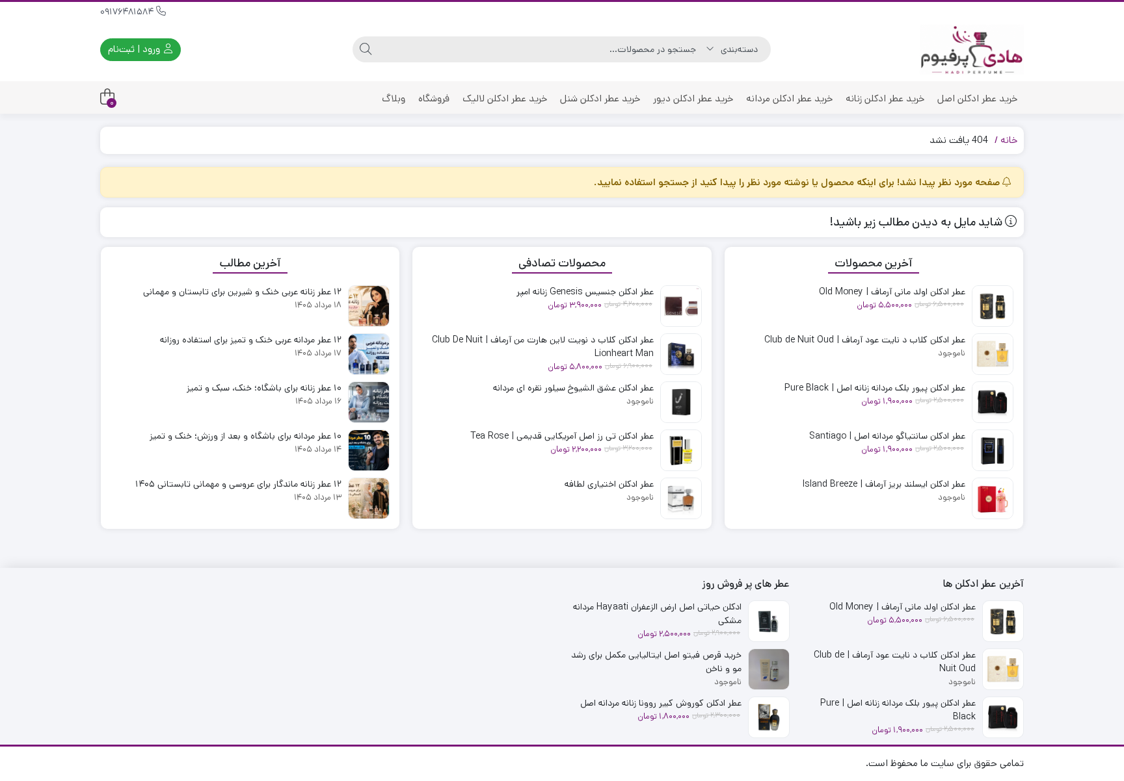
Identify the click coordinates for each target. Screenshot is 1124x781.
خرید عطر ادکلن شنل (600, 98)
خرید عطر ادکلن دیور (693, 98)
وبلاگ (393, 98)
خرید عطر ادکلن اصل (977, 98)
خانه (1008, 140)
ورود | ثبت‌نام (135, 49)
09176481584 (128, 11)
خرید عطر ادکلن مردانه (789, 98)
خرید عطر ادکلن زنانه (885, 98)
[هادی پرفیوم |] (972, 50)
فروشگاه (433, 98)
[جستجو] (366, 49)
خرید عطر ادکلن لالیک (504, 98)
